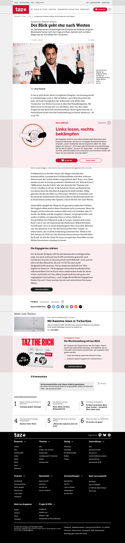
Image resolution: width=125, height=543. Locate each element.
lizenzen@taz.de (28, 530)
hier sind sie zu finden (53, 389)
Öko (15, 450)
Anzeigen (17, 519)
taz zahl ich (93, 453)
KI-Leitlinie (106, 527)
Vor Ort (66, 484)
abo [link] (87, 2)
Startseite (17, 16)
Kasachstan (43, 453)
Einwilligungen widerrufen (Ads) (75, 534)
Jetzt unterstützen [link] (41, 289)
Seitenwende (99, 530)
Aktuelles (67, 447)
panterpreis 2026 (95, 462)
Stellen (66, 456)
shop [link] (32, 2)
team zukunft (43, 481)
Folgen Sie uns (92, 435)
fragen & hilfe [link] (40, 2)
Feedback (42, 509)
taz (20, 435)
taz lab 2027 (68, 494)
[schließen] (109, 123)
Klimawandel (43, 462)
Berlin (16, 462)
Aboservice (43, 512)
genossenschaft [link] (95, 2)
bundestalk (18, 481)
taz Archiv (92, 491)
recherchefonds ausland (98, 456)
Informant (67, 530)
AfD (40, 447)
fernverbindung (19, 484)
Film (30, 16)
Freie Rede (18, 494)
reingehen (17, 497)
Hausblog (67, 450)
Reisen (16, 510)
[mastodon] (100, 436)
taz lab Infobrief (44, 490)
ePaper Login (44, 516)
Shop (16, 516)
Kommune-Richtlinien (94, 527)
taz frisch (42, 484)
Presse (66, 459)
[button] (109, 9)
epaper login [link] (105, 2)
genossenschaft (94, 450)
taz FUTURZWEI (94, 485)
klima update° (19, 487)
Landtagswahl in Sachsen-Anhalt (48, 457)
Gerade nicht (102, 123)
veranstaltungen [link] (24, 2)
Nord (16, 465)
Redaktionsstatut (78, 527)
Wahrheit (17, 468)
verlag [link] (16, 2)
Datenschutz (76, 530)
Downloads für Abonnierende (49, 519)
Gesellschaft (18, 453)
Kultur (24, 16)
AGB (92, 530)
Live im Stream (69, 487)
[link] (32, 9)
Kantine (17, 513)
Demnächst (68, 481)
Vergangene (68, 490)
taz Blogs (92, 482)
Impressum (86, 530)
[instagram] (109, 436)
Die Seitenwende (70, 453)
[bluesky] (104, 436)
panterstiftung (94, 459)
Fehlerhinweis (55, 302)
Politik (16, 447)
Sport (16, 459)
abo (90, 447)
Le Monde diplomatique (97, 488)
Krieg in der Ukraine (46, 450)
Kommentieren (44, 302)
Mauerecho (18, 490)
